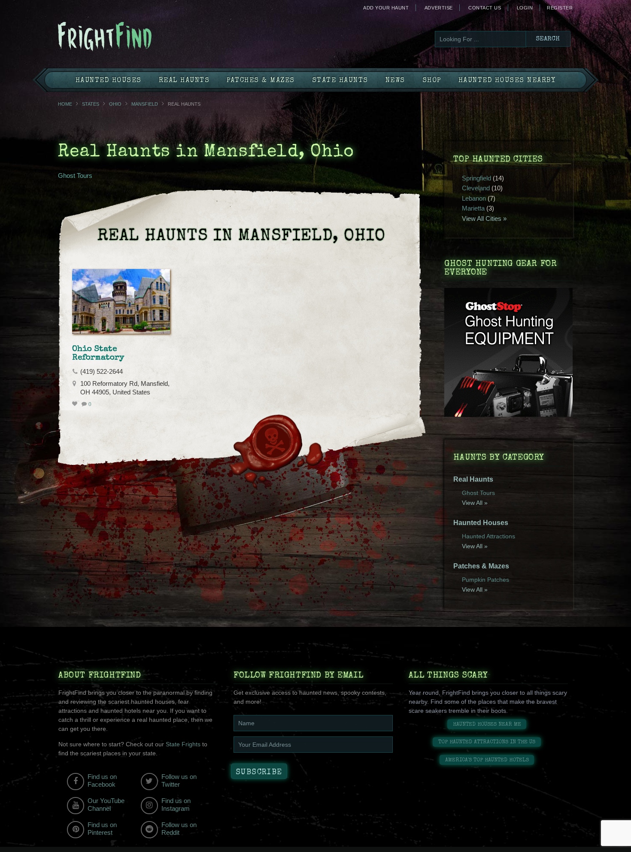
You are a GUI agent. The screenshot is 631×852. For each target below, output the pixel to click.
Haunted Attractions (488, 536)
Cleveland (476, 188)
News (395, 80)
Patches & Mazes (261, 80)
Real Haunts (184, 80)
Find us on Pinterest (102, 828)
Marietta (473, 208)
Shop (431, 80)
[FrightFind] (139, 37)
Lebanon (474, 198)
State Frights (183, 744)
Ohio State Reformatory (98, 353)
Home (65, 104)
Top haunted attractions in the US (486, 742)
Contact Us (484, 7)
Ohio (115, 104)
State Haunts (340, 80)
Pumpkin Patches (485, 579)
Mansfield (144, 104)
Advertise (439, 7)
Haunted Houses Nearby (507, 80)
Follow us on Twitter (179, 780)
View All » (475, 502)
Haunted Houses (109, 80)
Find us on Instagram (176, 804)
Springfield (476, 178)
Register (560, 7)
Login (525, 7)
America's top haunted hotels (487, 760)
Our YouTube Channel (106, 804)
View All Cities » (484, 218)
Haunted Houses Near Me (487, 724)
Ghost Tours (75, 175)
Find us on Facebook (102, 780)
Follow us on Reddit (179, 828)
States (90, 104)
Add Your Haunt (386, 7)
